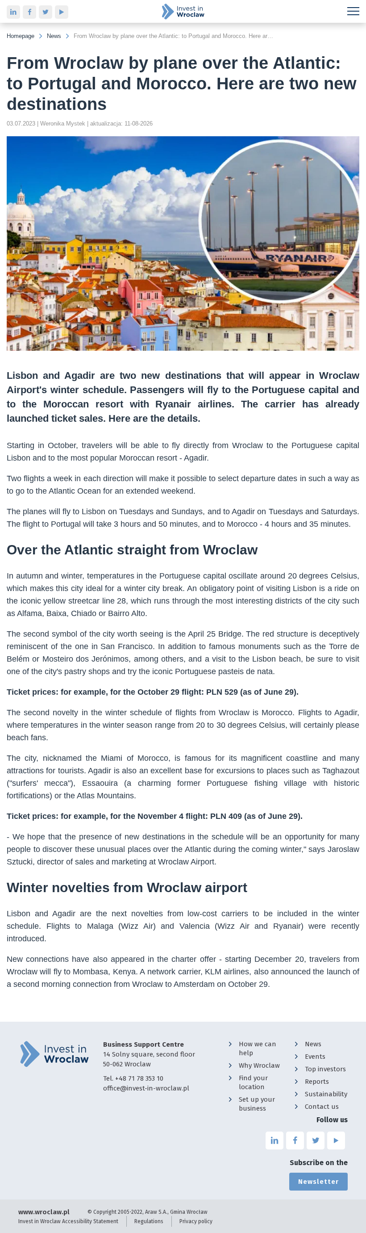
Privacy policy (195, 1221)
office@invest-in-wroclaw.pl (146, 1088)
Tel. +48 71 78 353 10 (133, 1078)
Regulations (148, 1221)
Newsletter (318, 1182)
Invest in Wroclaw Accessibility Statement (68, 1221)
